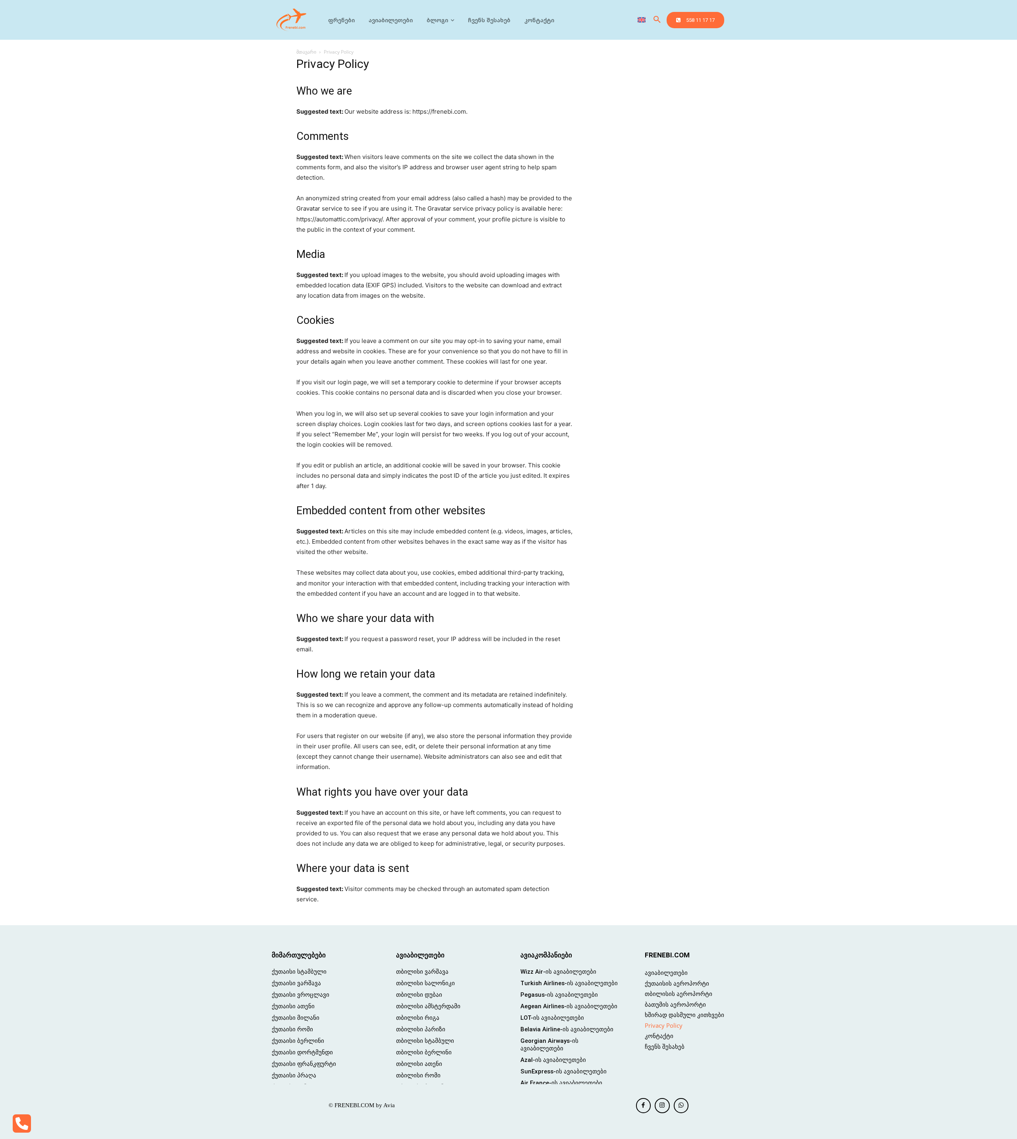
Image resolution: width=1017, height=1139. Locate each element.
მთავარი (306, 51)
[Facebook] (643, 1105)
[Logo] (291, 20)
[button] (657, 19)
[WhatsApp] (681, 1105)
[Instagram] (662, 1105)
